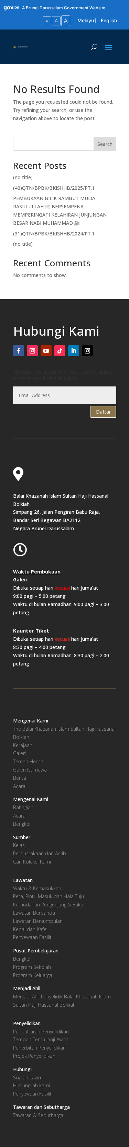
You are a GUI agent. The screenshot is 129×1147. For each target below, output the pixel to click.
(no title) (23, 177)
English (109, 20)
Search (104, 144)
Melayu (85, 20)
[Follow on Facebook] (18, 350)
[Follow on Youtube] (46, 350)
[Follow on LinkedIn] (73, 350)
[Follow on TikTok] (59, 350)
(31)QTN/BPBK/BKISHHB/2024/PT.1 (54, 233)
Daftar (103, 411)
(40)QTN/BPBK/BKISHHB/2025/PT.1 (54, 188)
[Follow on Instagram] (32, 350)
